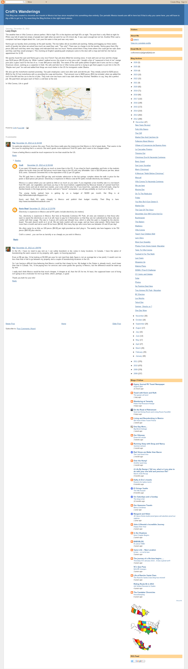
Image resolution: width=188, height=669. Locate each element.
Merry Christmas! (142, 169)
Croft (21, 165)
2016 (136, 103)
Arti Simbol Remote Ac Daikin (145, 586)
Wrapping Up (140, 262)
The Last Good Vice (141, 454)
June (138, 336)
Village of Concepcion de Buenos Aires (150, 145)
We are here (140, 186)
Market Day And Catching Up (146, 137)
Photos (138, 282)
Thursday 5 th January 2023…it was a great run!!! (152, 561)
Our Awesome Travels (143, 505)
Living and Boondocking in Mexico (149, 418)
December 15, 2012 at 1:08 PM (28, 248)
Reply (14, 156)
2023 (136, 75)
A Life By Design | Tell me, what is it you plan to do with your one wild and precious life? (154, 470)
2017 (136, 99)
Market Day (139, 206)
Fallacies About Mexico (144, 141)
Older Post (116, 324)
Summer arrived (140, 446)
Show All (179, 600)
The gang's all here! (141, 395)
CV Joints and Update (144, 274)
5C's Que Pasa (140, 567)
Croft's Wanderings (23, 11)
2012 (136, 119)
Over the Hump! (140, 461)
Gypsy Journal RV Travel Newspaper (149, 384)
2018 (136, 95)
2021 (136, 83)
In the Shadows (140, 533)
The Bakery (139, 222)
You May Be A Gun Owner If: (146, 202)
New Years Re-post (142, 125)
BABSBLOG (139, 542)
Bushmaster (140, 218)
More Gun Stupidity (143, 242)
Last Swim (139, 258)
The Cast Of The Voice (144, 210)
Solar (137, 278)
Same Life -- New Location (145, 550)
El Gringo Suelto (141, 488)
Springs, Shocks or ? (143, 306)
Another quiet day (140, 463)
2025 (136, 67)
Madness (138, 226)
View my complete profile (141, 43)
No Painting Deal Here (144, 286)
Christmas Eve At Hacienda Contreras (150, 157)
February (139, 352)
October (139, 320)
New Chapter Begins (141, 535)
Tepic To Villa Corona (143, 250)
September (140, 324)
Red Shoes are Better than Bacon (148, 452)
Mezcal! (138, 178)
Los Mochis (139, 298)
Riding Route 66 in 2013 (144, 584)
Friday (137, 198)
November (140, 316)
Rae (13, 143)
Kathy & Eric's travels (143, 480)
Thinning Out (140, 153)
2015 (136, 107)
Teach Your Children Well (145, 234)
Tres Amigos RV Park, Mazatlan (148, 290)
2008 (136, 374)
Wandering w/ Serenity (143, 401)
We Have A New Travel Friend (145, 421)
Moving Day (140, 190)
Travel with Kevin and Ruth (145, 393)
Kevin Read (24, 209)
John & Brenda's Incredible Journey (149, 524)
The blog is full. (139, 499)
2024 (136, 71)
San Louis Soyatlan (143, 165)
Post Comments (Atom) (26, 329)
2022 (136, 79)
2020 (136, 87)
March (138, 348)
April (138, 344)
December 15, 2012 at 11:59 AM (40, 165)
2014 (136, 111)
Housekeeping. (139, 595)
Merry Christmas (140, 508)
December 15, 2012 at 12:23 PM (42, 209)
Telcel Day (139, 302)
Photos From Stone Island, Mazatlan (149, 246)
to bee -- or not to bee (142, 552)
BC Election (140, 294)
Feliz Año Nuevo (141, 129)
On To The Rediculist (143, 194)
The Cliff (138, 133)
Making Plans (140, 266)
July (138, 332)
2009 (136, 370)
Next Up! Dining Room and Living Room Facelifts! (152, 412)
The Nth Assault (139, 491)
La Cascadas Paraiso (143, 149)
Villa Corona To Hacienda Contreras (149, 182)
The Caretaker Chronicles (144, 592)
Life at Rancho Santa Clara (145, 575)
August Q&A (138, 387)
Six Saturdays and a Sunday (146, 497)
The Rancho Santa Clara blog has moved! (149, 578)
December (140, 122)
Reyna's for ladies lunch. (143, 482)
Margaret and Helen (142, 514)
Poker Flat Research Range (144, 404)
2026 (136, 62)
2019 (136, 91)
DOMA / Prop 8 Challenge (145, 270)
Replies (18, 161)
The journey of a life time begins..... (149, 558)
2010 (136, 366)
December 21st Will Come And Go (148, 214)
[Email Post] (27, 128)
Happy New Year (140, 527)
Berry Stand (140, 161)
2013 (136, 115)
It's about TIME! (139, 544)
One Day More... (140, 427)
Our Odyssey (139, 435)
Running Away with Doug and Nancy (149, 444)
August (139, 328)
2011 (136, 361)
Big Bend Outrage (140, 429)
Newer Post (10, 324)
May (138, 340)
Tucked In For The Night (145, 254)
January (139, 356)
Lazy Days (139, 238)
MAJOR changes (140, 569)
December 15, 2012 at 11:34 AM (29, 143)
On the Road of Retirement (145, 410)
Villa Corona (140, 230)
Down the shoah (140, 437)
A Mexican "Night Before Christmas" (149, 173)
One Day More (141, 310)
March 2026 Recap (141, 474)
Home (63, 324)
